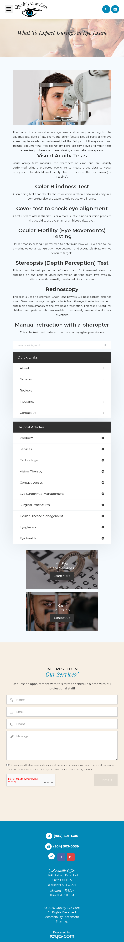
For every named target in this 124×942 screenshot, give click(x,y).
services (26, 449)
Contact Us (28, 413)
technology (29, 460)
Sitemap (62, 921)
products (26, 438)
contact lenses (31, 482)
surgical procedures (35, 505)
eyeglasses (28, 527)
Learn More (62, 576)
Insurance (27, 401)
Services (26, 379)
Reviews (26, 390)
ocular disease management (41, 516)
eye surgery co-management (42, 494)
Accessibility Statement (62, 917)
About (24, 368)
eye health (28, 538)
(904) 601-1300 (66, 836)
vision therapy (31, 471)
